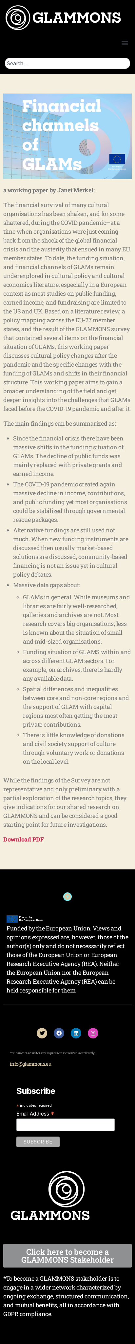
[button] (124, 42)
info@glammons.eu (30, 1063)
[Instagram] (93, 1033)
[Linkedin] (76, 1033)
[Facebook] (59, 1033)
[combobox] (67, 63)
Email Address (35, 1114)
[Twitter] (42, 1033)
